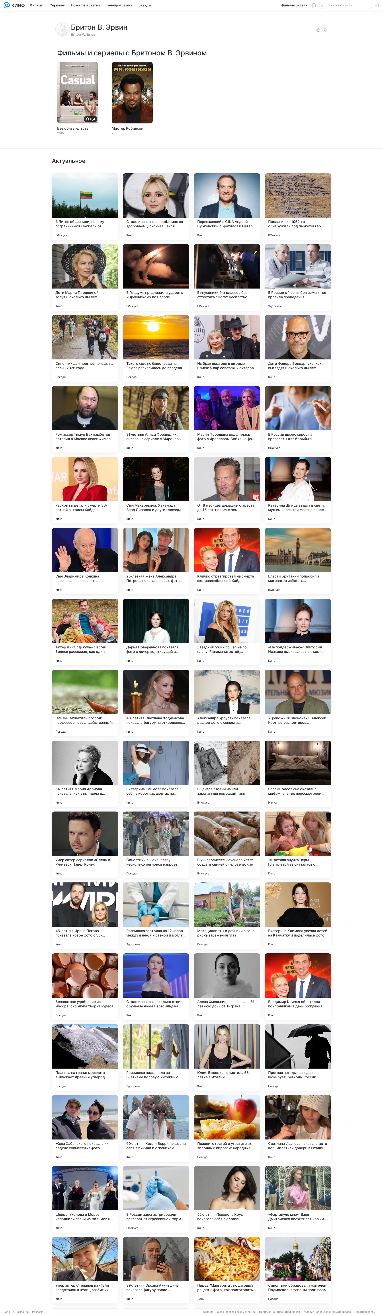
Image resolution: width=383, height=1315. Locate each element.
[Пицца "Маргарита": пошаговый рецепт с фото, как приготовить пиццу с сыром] (227, 1270)
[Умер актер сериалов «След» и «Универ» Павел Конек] (85, 845)
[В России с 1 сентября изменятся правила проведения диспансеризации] (298, 277)
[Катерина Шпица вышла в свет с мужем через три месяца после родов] (298, 490)
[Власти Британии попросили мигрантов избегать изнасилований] (298, 561)
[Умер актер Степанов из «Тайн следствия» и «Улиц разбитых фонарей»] (85, 1270)
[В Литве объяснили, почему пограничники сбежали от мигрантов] (85, 206)
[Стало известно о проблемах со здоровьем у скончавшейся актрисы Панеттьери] (156, 206)
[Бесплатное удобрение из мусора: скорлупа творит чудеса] (85, 986)
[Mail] (7, 5)
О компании (21, 1311)
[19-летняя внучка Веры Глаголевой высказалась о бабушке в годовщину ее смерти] (298, 845)
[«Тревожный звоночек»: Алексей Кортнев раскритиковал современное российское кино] (298, 703)
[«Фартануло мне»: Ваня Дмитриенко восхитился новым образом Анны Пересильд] (298, 1199)
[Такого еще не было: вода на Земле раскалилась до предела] (156, 348)
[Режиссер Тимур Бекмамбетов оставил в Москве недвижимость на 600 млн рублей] (85, 419)
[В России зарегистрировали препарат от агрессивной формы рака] (156, 1199)
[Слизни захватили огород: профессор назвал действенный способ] (85, 703)
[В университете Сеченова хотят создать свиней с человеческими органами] (227, 845)
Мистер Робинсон (127, 128)
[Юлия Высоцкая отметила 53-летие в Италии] (227, 1057)
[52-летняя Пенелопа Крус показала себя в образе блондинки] (227, 1199)
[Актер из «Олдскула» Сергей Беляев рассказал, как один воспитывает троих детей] (85, 632)
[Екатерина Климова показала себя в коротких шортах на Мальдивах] (156, 774)
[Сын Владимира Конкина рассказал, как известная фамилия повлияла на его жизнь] (85, 561)
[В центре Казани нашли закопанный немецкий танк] (227, 774)
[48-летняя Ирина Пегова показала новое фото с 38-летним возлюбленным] (85, 915)
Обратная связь (364, 1311)
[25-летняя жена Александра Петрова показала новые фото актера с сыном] (156, 561)
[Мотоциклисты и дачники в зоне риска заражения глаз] (227, 915)
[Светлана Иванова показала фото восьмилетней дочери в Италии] (298, 1128)
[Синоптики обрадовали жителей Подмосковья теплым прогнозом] (298, 1270)
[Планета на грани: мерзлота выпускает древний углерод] (85, 1057)
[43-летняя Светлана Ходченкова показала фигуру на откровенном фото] (156, 703)
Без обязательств (72, 128)
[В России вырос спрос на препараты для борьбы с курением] (298, 419)
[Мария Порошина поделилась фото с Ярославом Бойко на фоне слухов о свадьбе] (227, 419)
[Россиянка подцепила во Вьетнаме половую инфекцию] (156, 1057)
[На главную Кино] (17, 5)
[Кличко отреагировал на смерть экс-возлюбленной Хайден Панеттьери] (227, 561)
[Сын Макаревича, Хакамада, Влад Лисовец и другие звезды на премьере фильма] (156, 490)
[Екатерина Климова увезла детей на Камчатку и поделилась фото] (298, 915)
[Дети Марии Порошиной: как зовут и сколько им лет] (85, 277)
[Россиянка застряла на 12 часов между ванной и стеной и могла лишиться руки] (156, 915)
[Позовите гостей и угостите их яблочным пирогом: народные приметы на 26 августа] (227, 1128)
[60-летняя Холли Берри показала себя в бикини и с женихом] (156, 1128)
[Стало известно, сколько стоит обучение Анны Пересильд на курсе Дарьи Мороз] (156, 986)
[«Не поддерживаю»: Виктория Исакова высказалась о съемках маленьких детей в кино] (298, 632)
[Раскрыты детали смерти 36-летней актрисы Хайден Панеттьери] (85, 490)
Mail (7, 1311)
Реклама (37, 1311)
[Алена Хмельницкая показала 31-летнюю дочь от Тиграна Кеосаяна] (227, 986)
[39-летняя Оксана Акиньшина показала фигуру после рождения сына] (156, 1270)
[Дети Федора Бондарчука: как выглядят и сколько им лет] (298, 348)
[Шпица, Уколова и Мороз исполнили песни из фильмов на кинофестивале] (85, 1199)
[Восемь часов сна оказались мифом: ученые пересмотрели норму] (298, 774)
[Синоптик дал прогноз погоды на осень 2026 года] (85, 348)
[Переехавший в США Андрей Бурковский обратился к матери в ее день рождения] (227, 206)
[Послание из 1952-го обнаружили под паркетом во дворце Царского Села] (298, 206)
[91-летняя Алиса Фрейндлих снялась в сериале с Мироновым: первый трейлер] (156, 419)
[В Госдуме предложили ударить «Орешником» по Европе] (156, 277)
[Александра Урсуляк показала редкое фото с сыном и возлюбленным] (227, 703)
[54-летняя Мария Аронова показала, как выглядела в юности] (85, 774)
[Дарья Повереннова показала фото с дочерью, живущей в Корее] (156, 632)
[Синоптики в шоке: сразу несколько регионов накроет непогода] (156, 845)
